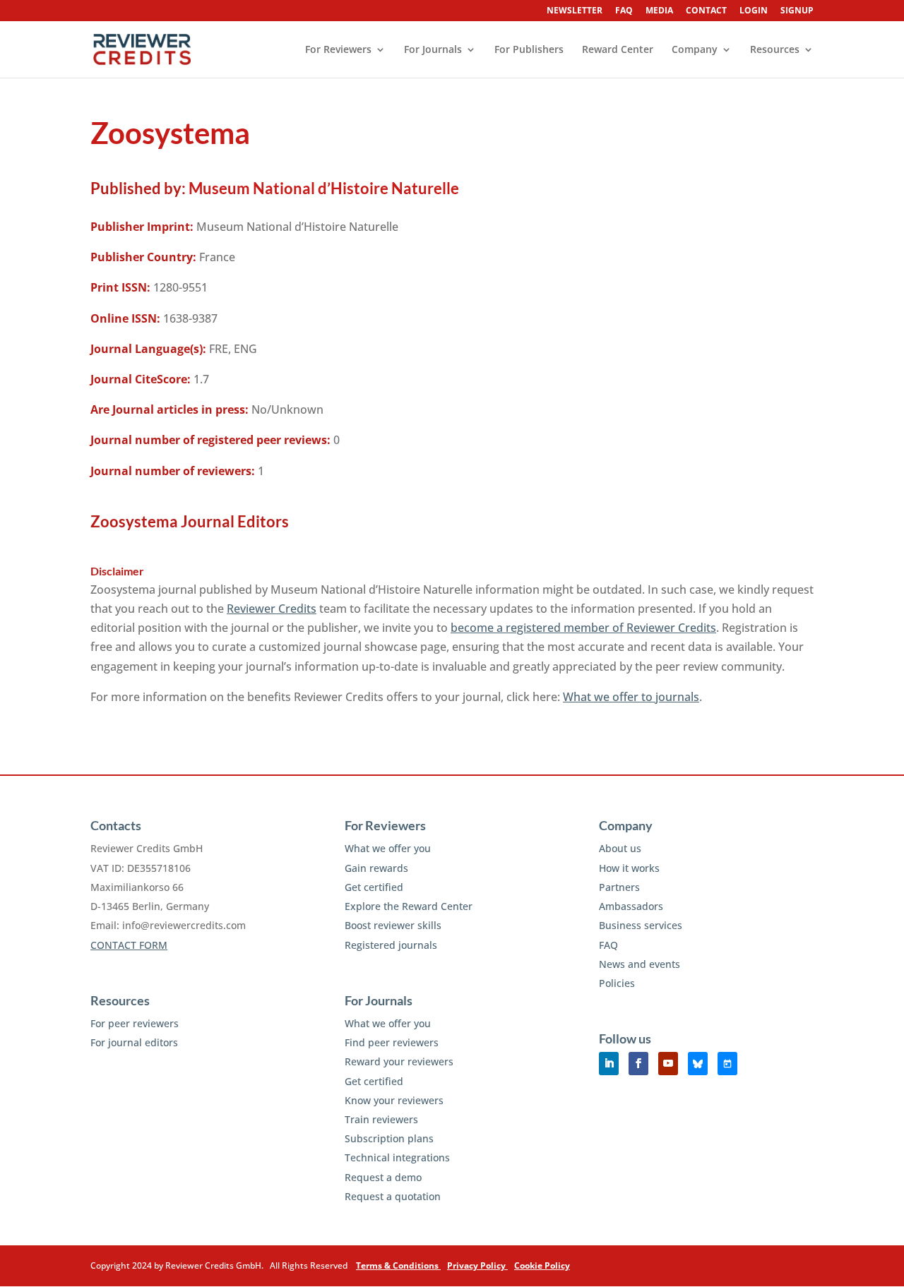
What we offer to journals (631, 697)
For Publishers (529, 50)
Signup (797, 11)
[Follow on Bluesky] (698, 1063)
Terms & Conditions (398, 1265)
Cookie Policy (542, 1265)
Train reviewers (381, 1119)
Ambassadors (631, 906)
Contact (706, 11)
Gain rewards (376, 868)
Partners (619, 887)
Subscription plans (389, 1138)
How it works (629, 868)
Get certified (374, 887)
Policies (617, 983)
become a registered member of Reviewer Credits (583, 627)
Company (695, 50)
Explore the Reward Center (408, 906)
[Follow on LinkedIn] (609, 1063)
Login (753, 11)
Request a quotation (393, 1196)
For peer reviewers (134, 1023)
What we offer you (388, 848)
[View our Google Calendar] (727, 1063)
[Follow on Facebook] (638, 1063)
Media (659, 11)
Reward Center (617, 50)
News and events (639, 964)
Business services (640, 925)
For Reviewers (338, 50)
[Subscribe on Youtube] (668, 1063)
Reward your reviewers (399, 1061)
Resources (774, 50)
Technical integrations (397, 1157)
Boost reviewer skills (393, 925)
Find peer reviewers (392, 1042)
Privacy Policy (477, 1265)
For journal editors (134, 1042)
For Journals (433, 50)
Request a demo (383, 1177)
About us (620, 848)
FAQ (624, 11)
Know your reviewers (394, 1100)
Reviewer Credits (271, 608)
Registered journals (391, 945)
